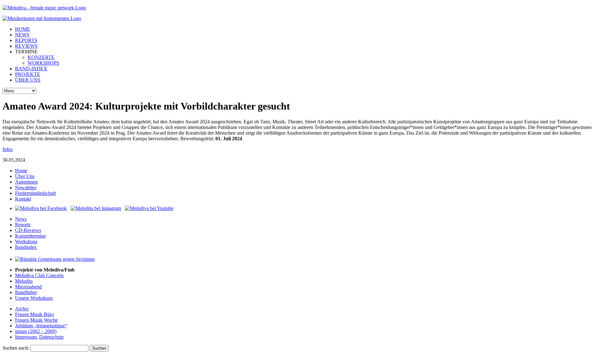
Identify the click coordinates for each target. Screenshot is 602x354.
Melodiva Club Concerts (39, 275)
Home (21, 170)
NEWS (22, 34)
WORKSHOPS (43, 63)
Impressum (26, 337)
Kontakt (23, 198)
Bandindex (26, 247)
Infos (8, 149)
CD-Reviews (28, 230)
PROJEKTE (27, 74)
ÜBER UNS (27, 80)
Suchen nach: (16, 348)
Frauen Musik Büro (34, 314)
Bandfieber (26, 292)
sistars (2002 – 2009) (35, 331)
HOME (22, 29)
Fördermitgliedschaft (35, 193)
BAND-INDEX (31, 68)
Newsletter (25, 187)
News (21, 219)
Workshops (26, 241)
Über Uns (24, 176)
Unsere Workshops (34, 298)
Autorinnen (26, 182)
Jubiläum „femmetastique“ (41, 325)
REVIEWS (26, 46)
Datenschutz (51, 337)
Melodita (24, 281)
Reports (22, 224)
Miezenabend (28, 286)
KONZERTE (41, 57)
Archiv (22, 308)
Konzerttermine (30, 236)
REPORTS (26, 40)
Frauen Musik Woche (36, 320)
